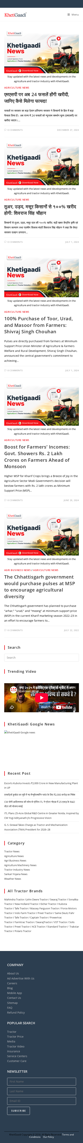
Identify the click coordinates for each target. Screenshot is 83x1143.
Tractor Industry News (17, 869)
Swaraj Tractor (58, 899)
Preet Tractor (45, 913)
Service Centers (17, 1056)
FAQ (9, 1007)
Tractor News (11, 851)
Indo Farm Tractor (25, 913)
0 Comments (15, 129)
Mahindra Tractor (14, 899)
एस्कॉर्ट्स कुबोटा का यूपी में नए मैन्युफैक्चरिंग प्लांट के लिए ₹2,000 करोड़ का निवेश (39, 794)
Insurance (13, 1051)
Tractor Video (15, 1046)
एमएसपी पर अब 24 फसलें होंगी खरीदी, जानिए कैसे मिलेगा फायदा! (36, 97)
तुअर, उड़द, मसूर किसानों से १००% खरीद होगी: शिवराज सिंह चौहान (40, 209)
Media (11, 1041)
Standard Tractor (57, 926)
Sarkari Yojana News (15, 874)
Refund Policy (16, 1012)
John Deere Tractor (37, 899)
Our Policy (48, 1137)
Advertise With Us (20, 978)
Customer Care (16, 1061)
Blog (10, 988)
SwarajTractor (44, 922)
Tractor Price (15, 1036)
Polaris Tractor (23, 931)
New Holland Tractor (26, 904)
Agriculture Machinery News (20, 865)
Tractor (11, 1032)
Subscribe (18, 1110)
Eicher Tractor (48, 904)
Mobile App (14, 993)
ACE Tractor (38, 926)
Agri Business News (17, 570)
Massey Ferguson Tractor (44, 908)
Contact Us (14, 998)
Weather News (12, 878)
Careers (12, 983)
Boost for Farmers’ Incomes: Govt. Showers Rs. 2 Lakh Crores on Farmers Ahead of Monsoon (37, 456)
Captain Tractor (39, 917)
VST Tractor (60, 922)
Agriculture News (17, 87)
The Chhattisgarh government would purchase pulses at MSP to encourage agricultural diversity (39, 586)
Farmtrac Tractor (24, 922)
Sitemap (12, 1003)
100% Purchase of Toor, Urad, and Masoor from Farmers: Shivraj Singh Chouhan (38, 325)
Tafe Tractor (21, 908)
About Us (13, 973)
